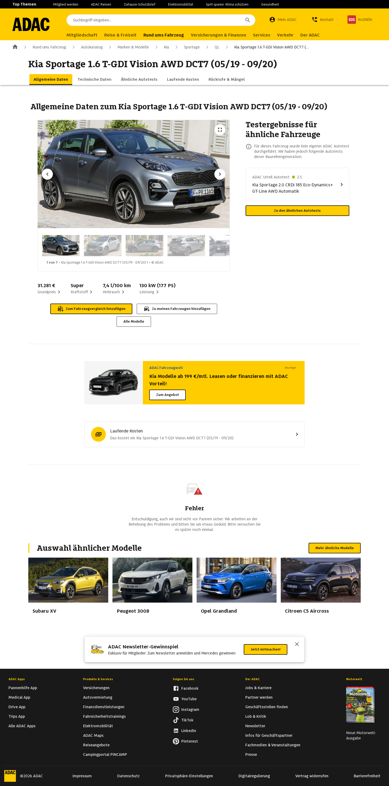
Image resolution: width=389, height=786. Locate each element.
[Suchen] (248, 20)
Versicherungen (96, 687)
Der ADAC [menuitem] (310, 35)
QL (217, 47)
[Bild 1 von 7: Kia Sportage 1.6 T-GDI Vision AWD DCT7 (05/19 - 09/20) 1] (61, 245)
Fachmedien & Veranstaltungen (272, 745)
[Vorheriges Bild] (47, 174)
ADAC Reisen (101, 4)
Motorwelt (354, 679)
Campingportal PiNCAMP (105, 754)
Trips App (16, 716)
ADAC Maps (93, 735)
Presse (251, 754)
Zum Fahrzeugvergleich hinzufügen (95, 308)
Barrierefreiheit (367, 776)
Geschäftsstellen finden (266, 706)
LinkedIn (188, 730)
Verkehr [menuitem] (285, 35)
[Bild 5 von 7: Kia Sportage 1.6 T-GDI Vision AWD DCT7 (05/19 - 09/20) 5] (228, 245)
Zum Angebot (167, 394)
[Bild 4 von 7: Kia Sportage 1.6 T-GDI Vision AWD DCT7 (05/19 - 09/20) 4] (186, 245)
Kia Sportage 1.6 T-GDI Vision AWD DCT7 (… (271, 47)
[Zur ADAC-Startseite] (30, 24)
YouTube (189, 699)
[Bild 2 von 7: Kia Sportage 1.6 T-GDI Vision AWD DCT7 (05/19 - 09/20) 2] (102, 245)
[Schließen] (297, 644)
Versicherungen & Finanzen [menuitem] (218, 35)
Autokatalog (92, 47)
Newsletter (255, 726)
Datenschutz (128, 776)
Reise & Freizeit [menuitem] (120, 35)
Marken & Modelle (133, 47)
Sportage (192, 47)
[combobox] (160, 20)
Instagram (190, 709)
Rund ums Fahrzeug (49, 47)
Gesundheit (270, 4)
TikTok (187, 720)
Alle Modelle (133, 321)
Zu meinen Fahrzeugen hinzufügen (181, 308)
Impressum (82, 776)
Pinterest (189, 741)
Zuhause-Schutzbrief (139, 4)
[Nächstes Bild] (219, 174)
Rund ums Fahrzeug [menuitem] (163, 35)
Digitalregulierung (254, 776)
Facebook (189, 688)
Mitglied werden (65, 4)
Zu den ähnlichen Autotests (297, 210)
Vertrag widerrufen (311, 776)
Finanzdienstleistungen (103, 706)
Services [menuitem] (261, 35)
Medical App (19, 697)
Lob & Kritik (255, 716)
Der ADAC (252, 679)
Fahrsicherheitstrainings (104, 716)
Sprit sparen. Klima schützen (227, 4)
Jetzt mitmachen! (266, 649)
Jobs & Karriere (258, 687)
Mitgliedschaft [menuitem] (81, 35)
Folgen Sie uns (183, 679)
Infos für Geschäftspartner (268, 735)
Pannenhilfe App (22, 687)
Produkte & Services (98, 679)
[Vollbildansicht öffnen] (219, 129)
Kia (166, 47)
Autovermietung (97, 697)
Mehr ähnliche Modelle (334, 548)
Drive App (16, 706)
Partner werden (259, 697)
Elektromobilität (180, 4)
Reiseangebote (96, 745)
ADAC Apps (16, 679)
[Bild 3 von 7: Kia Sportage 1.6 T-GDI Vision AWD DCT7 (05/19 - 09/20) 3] (144, 245)
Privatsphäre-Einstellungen (189, 776)
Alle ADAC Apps (21, 726)
